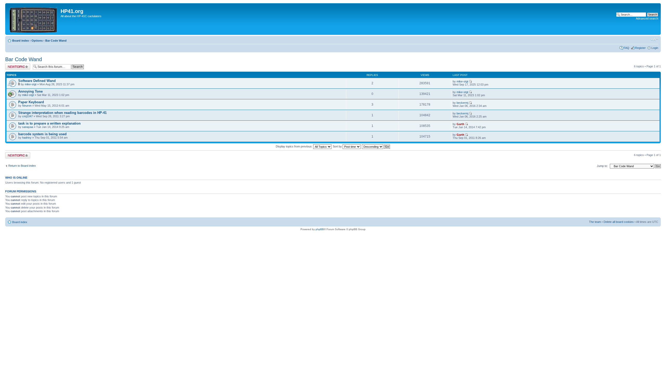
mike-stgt (30, 84)
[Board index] (34, 19)
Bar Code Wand (56, 40)
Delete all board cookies (619, 221)
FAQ (626, 47)
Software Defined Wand (37, 81)
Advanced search (647, 18)
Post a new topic (15, 65)
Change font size (654, 39)
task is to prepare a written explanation (49, 123)
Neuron (26, 105)
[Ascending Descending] (376, 146)
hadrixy (26, 137)
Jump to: (602, 165)
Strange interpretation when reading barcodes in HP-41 (62, 113)
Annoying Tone (30, 91)
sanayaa (27, 126)
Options (37, 40)
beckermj (462, 102)
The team (595, 221)
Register (640, 47)
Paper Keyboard (31, 102)
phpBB (320, 229)
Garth (460, 124)
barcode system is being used (42, 134)
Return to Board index (22, 165)
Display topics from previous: (294, 146)
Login (654, 47)
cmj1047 (27, 116)
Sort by (338, 146)
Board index (20, 40)
